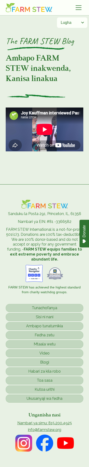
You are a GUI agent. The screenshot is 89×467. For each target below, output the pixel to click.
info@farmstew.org (44, 430)
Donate (84, 231)
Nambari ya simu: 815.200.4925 (44, 423)
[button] (78, 7)
